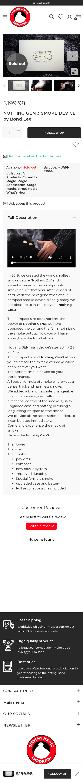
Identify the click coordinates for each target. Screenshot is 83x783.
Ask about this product (27, 203)
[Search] (52, 17)
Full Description (22, 217)
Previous (10, 56)
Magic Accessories (16, 183)
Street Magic (27, 189)
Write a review (41, 526)
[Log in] (69, 17)
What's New (16, 192)
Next (72, 56)
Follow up (54, 133)
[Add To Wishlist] (75, 144)
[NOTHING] (18, 85)
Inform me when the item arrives (35, 156)
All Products (16, 175)
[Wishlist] (60, 17)
